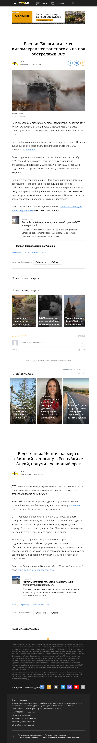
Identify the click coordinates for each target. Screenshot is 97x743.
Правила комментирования (28, 737)
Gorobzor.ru (29, 149)
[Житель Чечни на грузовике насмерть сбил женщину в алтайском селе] (16, 588)
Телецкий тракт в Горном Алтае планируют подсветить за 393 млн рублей (77, 411)
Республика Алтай (41, 605)
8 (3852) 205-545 (21, 718)
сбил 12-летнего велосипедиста (36, 570)
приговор (24, 605)
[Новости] (40, 262)
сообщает (74, 505)
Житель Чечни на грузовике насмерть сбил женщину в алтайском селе (48, 583)
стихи (44, 252)
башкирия (16, 252)
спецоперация (31, 252)
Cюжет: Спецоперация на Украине (35, 246)
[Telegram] (70, 63)
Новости (44, 3)
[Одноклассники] (83, 63)
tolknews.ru (22, 700)
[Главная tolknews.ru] (24, 3)
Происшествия (25, 474)
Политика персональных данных (30, 735)
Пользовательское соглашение (56, 735)
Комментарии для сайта (74, 369)
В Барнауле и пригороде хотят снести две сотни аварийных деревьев (22, 410)
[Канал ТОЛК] (55, 262)
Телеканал (60, 3)
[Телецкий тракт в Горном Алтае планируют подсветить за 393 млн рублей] (76, 401)
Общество (24, 64)
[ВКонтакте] (76, 63)
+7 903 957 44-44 (21, 712)
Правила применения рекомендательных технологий (60, 737)
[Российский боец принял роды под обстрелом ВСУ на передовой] (15, 228)
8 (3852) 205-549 (21, 722)
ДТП (14, 605)
